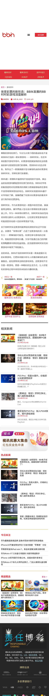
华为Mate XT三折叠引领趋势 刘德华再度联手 (20, 553)
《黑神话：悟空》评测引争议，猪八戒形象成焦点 (32, 394)
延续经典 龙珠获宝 (36, 316)
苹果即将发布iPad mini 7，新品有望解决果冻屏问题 (23, 549)
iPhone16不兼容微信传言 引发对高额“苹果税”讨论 (23, 544)
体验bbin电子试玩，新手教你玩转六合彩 (35, 593)
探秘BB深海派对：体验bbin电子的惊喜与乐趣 (11, 614)
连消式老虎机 (36, 297)
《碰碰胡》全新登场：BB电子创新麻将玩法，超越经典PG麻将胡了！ (31, 337)
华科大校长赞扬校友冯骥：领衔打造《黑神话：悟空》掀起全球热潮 (32, 358)
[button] (29, 35)
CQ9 (25, 655)
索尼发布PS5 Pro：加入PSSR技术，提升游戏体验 (32, 412)
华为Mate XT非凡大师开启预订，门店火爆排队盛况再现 (24, 563)
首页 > (3, 87)
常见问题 (39, 660)
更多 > (44, 576)
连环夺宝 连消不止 (13, 316)
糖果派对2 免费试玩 (12, 297)
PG (21, 655)
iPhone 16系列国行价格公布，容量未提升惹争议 (21, 557)
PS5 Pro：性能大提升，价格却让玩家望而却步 (32, 377)
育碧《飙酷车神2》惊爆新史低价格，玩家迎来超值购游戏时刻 (34, 517)
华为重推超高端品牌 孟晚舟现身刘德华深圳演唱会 (22, 540)
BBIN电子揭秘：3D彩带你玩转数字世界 (36, 614)
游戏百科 (10, 87)
